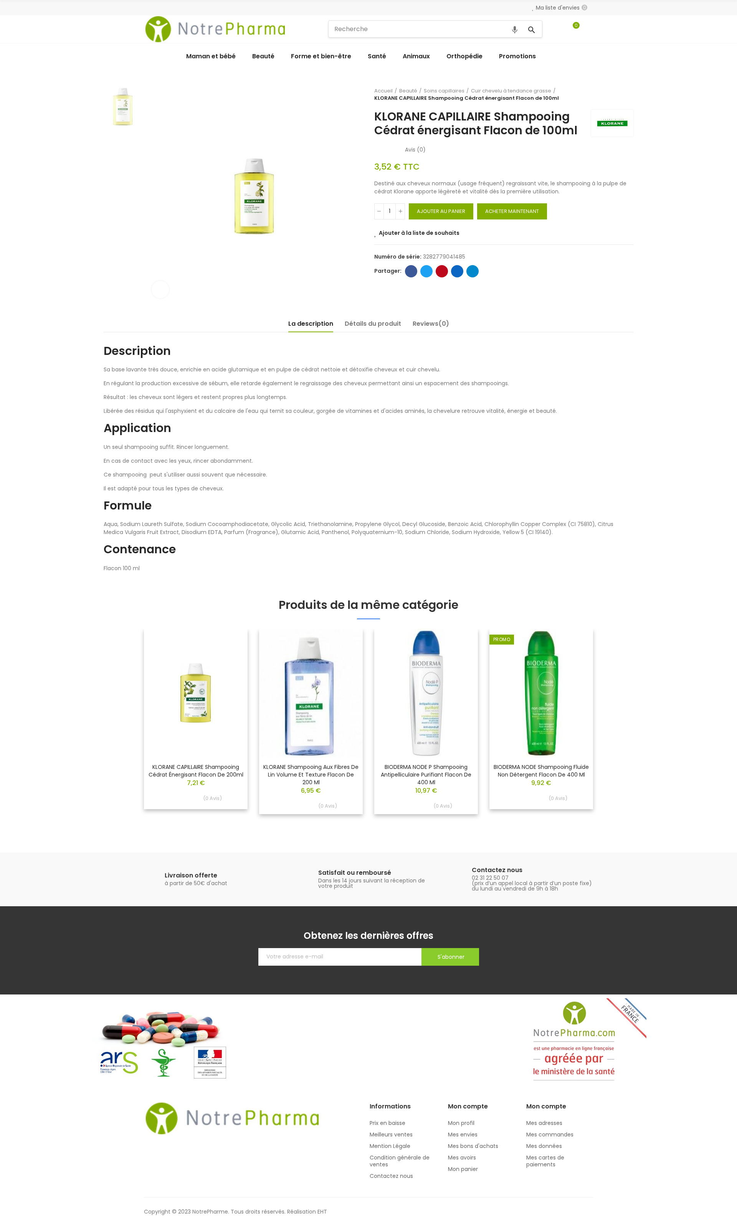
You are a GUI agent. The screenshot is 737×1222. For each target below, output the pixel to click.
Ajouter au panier (441, 211)
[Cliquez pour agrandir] (160, 289)
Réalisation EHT (307, 1211)
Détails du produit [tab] (373, 323)
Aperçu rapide (228, 657)
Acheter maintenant (512, 211)
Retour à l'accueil (618, 94)
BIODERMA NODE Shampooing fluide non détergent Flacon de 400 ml (541, 770)
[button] (122, 727)
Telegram (472, 271)
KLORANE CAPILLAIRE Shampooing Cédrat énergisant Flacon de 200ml (196, 770)
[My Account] (589, 29)
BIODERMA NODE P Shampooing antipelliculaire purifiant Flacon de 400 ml (426, 774)
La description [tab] (310, 323)
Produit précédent (608, 94)
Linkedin (457, 271)
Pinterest (442, 271)
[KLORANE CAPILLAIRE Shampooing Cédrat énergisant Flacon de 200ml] (196, 693)
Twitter (426, 271)
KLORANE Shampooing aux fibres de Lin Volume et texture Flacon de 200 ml (311, 774)
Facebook (411, 271)
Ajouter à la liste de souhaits (419, 233)
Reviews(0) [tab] (431, 323)
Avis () (415, 149)
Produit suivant (627, 94)
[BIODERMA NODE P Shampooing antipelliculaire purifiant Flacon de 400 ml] (426, 693)
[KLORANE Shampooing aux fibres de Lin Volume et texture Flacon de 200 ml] (311, 693)
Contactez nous (497, 870)
